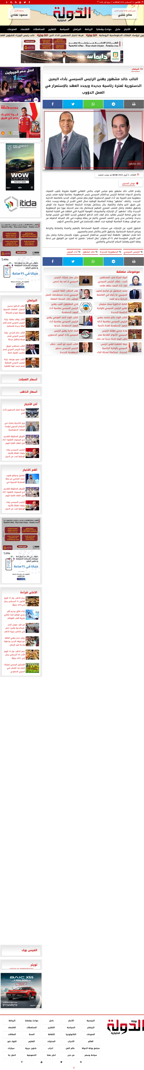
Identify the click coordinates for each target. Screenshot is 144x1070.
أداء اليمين (72, 252)
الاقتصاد (25, 29)
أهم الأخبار (30, 469)
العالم (90, 1041)
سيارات (11, 1048)
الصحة (32, 1034)
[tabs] (2, 2)
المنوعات (12, 29)
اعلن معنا (51, 1055)
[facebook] (29, 2)
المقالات (12, 1034)
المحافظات (39, 29)
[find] (11, 2)
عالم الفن (70, 1048)
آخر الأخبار (30, 404)
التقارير (52, 29)
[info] (6, 2)
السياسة (64, 29)
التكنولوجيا (71, 1034)
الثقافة (51, 1034)
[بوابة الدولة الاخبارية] (21, 990)
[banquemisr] (72, 44)
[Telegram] (113, 104)
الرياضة (89, 29)
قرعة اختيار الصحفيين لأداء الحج (92, 35)
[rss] (16, 2)
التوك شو (12, 1041)
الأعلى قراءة (28, 592)
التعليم (31, 1041)
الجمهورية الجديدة (109, 252)
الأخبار (127, 29)
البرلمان (77, 29)
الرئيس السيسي (132, 252)
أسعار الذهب (28, 391)
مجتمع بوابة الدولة (91, 1048)
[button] (4, 990)
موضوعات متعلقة (128, 271)
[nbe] (72, 57)
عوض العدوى (128, 183)
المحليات (51, 1041)
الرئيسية (91, 1021)
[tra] (21, 567)
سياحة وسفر (91, 1055)
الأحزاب (71, 1041)
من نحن (71, 1055)
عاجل (117, 29)
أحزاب (50, 1048)
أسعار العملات (28, 379)
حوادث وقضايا (104, 29)
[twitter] (24, 2)
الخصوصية (31, 1055)
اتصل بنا (12, 1055)
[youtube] (20, 2)
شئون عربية (30, 1048)
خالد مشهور (89, 252)
